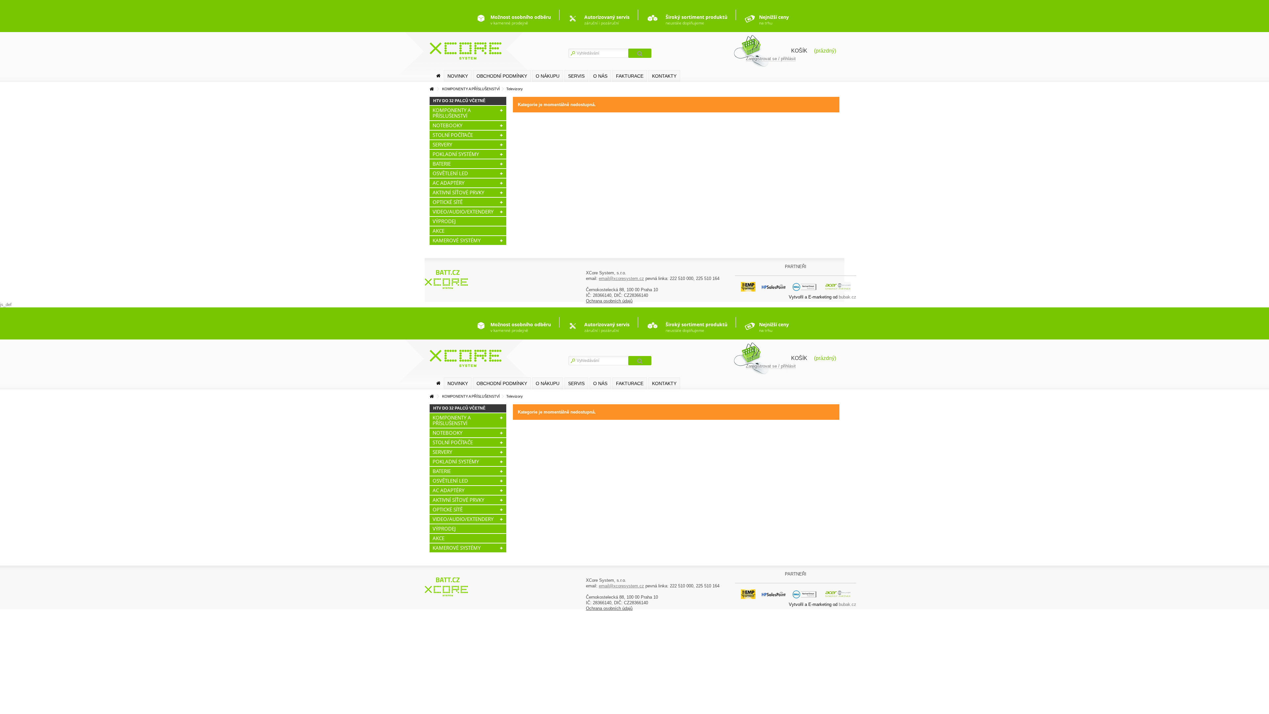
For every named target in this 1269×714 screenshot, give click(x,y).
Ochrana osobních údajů (609, 300)
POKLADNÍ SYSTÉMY (456, 154)
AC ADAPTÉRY (448, 182)
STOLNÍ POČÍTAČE (453, 135)
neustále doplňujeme (696, 20)
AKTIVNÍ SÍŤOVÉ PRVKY (458, 192)
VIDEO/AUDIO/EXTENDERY (463, 211)
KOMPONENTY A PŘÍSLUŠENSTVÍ (452, 113)
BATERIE (442, 163)
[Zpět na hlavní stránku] (432, 89)
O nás (600, 76)
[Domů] (438, 76)
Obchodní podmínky (502, 76)
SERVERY (442, 144)
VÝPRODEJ (444, 221)
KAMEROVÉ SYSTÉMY (457, 240)
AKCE (438, 230)
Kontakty (664, 76)
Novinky (457, 76)
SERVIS (576, 76)
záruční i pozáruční (607, 20)
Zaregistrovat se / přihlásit (771, 58)
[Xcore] (447, 279)
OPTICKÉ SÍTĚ (448, 202)
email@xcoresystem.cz (621, 278)
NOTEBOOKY (447, 125)
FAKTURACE (629, 76)
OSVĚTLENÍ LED (450, 173)
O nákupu (547, 76)
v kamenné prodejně (520, 20)
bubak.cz (847, 297)
